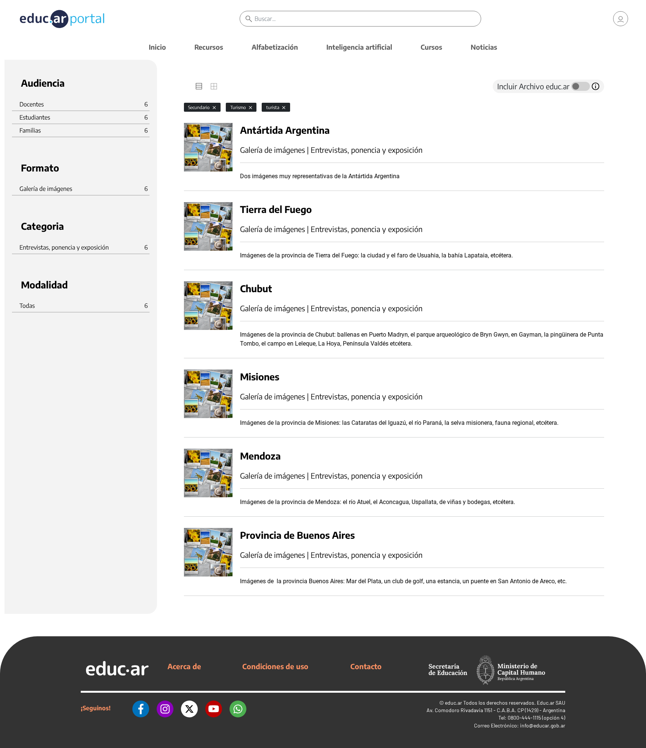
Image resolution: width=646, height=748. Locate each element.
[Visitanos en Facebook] (140, 708)
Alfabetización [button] (275, 47)
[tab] (198, 86)
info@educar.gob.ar (542, 725)
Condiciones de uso (275, 666)
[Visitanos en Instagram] (165, 708)
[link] (620, 18)
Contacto (366, 666)
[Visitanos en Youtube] (213, 708)
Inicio (157, 47)
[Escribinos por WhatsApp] (238, 708)
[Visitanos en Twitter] (189, 708)
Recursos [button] (208, 47)
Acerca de (184, 666)
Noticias (484, 47)
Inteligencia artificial (359, 47)
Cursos (431, 47)
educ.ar (453, 702)
